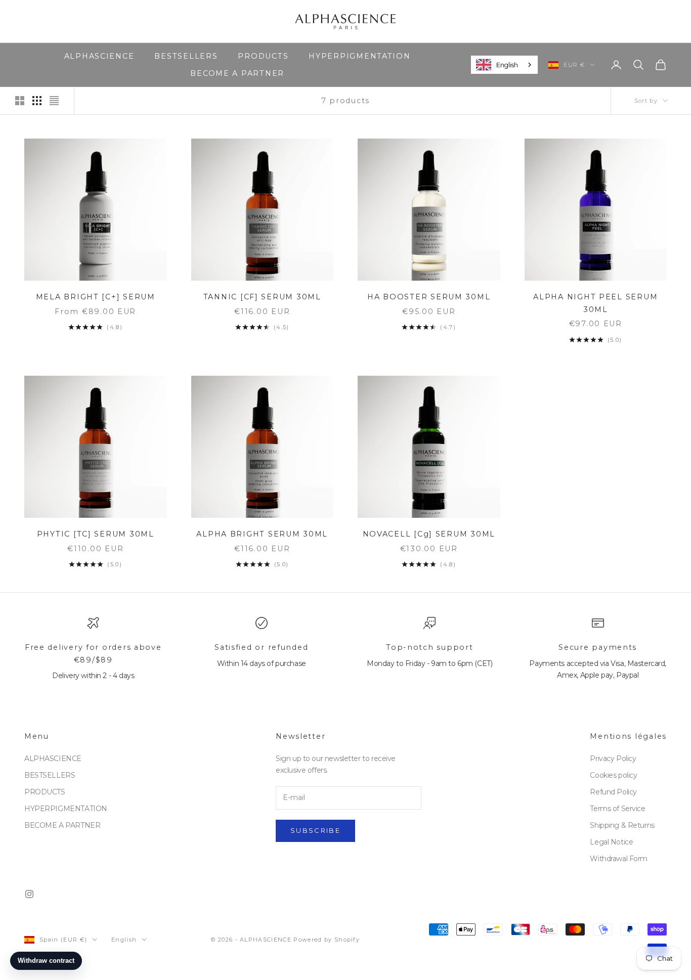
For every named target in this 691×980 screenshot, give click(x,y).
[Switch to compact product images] (54, 100)
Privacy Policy (613, 758)
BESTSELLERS (186, 56)
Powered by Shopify (326, 939)
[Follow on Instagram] (29, 894)
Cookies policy (613, 775)
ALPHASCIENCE (99, 56)
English (506, 64)
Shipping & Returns (622, 825)
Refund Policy (613, 791)
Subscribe (315, 830)
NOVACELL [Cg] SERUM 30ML (429, 534)
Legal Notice (611, 842)
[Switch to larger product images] (19, 100)
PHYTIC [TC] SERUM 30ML (95, 534)
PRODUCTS (263, 56)
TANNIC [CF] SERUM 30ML (262, 296)
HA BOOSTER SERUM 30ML (428, 296)
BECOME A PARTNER (237, 73)
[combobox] (504, 64)
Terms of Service (617, 808)
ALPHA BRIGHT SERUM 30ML (262, 534)
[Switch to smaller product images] (36, 100)
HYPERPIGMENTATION (359, 56)
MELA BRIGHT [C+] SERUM (95, 296)
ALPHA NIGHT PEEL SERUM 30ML (595, 303)
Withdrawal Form (618, 858)
